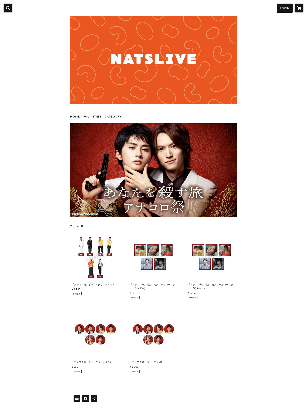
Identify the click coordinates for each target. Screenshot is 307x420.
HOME (75, 116)
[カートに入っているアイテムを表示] (299, 8)
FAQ (86, 116)
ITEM (97, 116)
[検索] (8, 8)
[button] (285, 8)
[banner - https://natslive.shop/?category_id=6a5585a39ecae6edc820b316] (153, 170)
